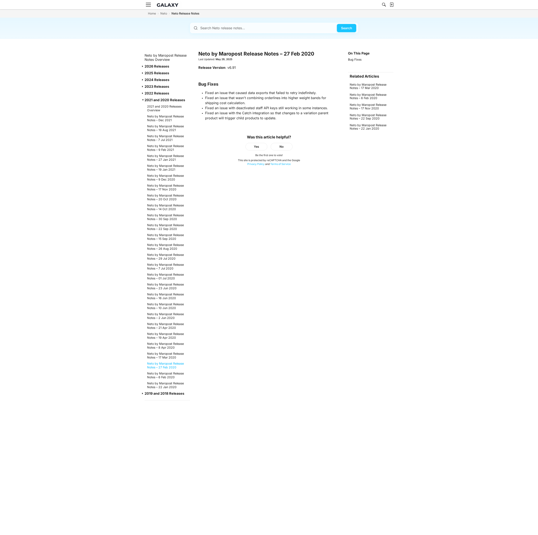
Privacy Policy (256, 164)
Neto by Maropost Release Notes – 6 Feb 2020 (368, 96)
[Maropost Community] (168, 4)
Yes (256, 146)
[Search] (384, 4)
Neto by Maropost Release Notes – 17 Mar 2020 (368, 86)
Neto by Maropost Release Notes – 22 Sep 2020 (368, 116)
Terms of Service (280, 164)
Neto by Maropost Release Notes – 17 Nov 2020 (368, 106)
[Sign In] (391, 4)
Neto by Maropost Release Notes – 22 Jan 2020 (368, 126)
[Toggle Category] (143, 66)
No (282, 146)
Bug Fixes (354, 59)
